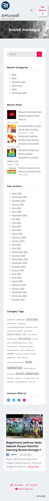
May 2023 (16, 244)
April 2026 (16, 193)
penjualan (33, 354)
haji (24, 334)
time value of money (29, 378)
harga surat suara (12, 339)
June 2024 (16, 222)
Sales (14, 89)
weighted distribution (21, 381)
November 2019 (19, 263)
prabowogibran (11, 357)
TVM (38, 378)
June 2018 (16, 274)
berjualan (32, 319)
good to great (14, 334)
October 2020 (18, 255)
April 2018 (16, 277)
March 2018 (17, 281)
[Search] (39, 54)
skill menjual (11, 374)
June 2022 (16, 248)
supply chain (10, 378)
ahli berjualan (11, 319)
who (34, 381)
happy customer (32, 334)
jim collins (24, 338)
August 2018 (18, 270)
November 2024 (19, 215)
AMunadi (10, 15)
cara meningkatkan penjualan (16, 327)
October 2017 (18, 299)
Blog (14, 74)
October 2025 (18, 200)
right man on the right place (15, 362)
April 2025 (16, 211)
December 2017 (19, 292)
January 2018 (18, 288)
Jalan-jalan (17, 85)
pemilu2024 (18, 354)
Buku (14, 78)
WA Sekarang (42, 10)
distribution (29, 327)
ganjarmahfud (28, 331)
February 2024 (19, 237)
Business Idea (18, 82)
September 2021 (20, 252)
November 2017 (19, 295)
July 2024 (16, 219)
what (30, 381)
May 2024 (16, 226)
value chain (10, 381)
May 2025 (16, 208)
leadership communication (19, 342)
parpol (22, 350)
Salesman (15, 367)
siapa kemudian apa (29, 368)
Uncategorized (19, 93)
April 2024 (16, 230)
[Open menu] (31, 10)
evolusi (36, 327)
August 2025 (18, 204)
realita (19, 357)
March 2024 (17, 233)
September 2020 (20, 259)
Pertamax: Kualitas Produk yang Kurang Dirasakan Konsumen (28, 140)
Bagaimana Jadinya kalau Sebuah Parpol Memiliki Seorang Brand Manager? (24, 446)
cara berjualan (21, 323)
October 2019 (18, 266)
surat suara (18, 378)
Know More (33, 466)
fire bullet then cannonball (15, 331)
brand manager (11, 323)
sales (28, 361)
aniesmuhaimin (20, 319)
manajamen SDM (12, 346)
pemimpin (26, 354)
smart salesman (27, 373)
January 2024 (18, 241)
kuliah (9, 342)
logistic (31, 342)
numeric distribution (13, 350)
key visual (35, 339)
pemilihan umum (30, 350)
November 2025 (19, 197)
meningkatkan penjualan (25, 346)
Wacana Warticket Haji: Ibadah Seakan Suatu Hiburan (30, 116)
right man (25, 357)
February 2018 (19, 285)
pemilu (10, 353)
